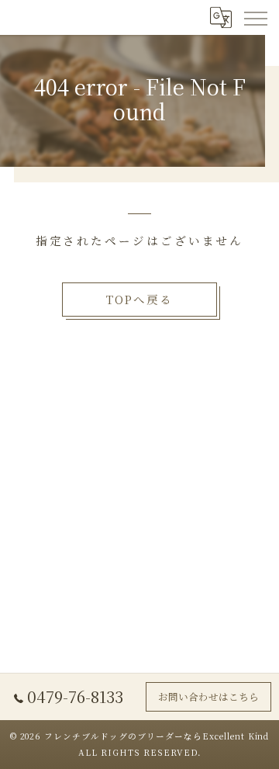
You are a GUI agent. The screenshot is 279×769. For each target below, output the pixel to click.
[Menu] (255, 17)
